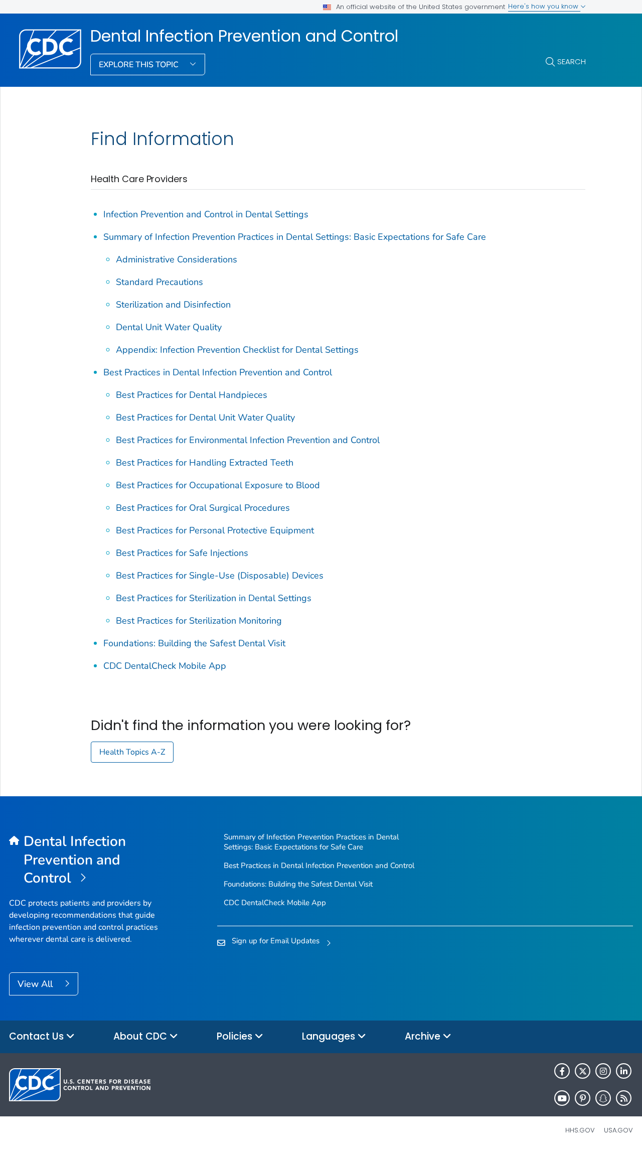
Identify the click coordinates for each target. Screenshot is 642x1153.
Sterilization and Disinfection (173, 305)
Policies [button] (236, 1036)
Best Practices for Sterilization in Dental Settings (213, 598)
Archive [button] (424, 1036)
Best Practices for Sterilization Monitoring (199, 621)
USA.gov (618, 1130)
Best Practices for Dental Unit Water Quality (205, 417)
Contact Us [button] (37, 1036)
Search (571, 61)
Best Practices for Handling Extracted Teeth (204, 463)
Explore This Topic (140, 64)
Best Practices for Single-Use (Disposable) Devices (220, 575)
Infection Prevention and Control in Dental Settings (205, 214)
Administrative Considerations (176, 259)
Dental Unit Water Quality (169, 327)
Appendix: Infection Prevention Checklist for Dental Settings (237, 350)
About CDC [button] (141, 1036)
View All (36, 984)
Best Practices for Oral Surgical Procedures (203, 508)
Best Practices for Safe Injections (182, 553)
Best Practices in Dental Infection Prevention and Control (217, 372)
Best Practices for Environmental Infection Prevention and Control (248, 440)
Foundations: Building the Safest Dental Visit (194, 643)
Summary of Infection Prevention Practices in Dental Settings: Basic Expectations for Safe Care (294, 237)
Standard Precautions (159, 282)
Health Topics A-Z (132, 752)
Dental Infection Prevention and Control (244, 36)
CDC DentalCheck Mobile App (164, 666)
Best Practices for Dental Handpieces (191, 395)
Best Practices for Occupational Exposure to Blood (218, 485)
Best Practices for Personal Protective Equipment (215, 530)
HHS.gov (580, 1130)
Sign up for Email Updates (275, 941)
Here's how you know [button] (544, 6)
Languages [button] (330, 1036)
